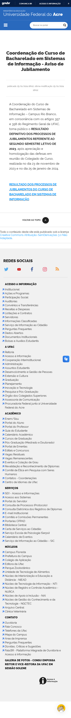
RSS (57, 269)
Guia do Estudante (16, 430)
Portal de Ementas (16, 446)
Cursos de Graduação (18, 438)
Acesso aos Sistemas (18, 497)
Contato (11, 617)
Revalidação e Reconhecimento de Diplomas (32, 466)
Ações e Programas (17, 293)
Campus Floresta (15, 552)
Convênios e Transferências (21, 305)
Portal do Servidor (16, 501)
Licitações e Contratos (18, 313)
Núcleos (11, 546)
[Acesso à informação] (49, 681)
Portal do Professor (17, 426)
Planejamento (13, 383)
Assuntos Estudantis (17, 368)
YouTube (19, 269)
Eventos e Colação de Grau (21, 462)
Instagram (45, 269)
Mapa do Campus (16, 634)
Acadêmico (13, 413)
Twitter (6, 269)
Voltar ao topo (31, 220)
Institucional (12, 289)
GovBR (6, 3)
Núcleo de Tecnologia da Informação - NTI (31, 583)
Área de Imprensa (16, 638)
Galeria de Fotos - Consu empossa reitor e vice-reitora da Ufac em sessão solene (30, 664)
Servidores (11, 317)
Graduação (12, 379)
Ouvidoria (11, 622)
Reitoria (9, 352)
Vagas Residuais (15, 454)
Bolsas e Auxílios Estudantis (22, 341)
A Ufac (9, 346)
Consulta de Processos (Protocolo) (26, 505)
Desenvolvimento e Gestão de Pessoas (28, 372)
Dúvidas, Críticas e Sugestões (23, 646)
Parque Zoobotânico (17, 568)
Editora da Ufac (14, 564)
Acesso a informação (20, 284)
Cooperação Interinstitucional (23, 360)
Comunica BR (25, 3)
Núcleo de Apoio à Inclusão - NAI (25, 595)
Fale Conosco (13, 626)
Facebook (32, 269)
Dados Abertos (14, 333)
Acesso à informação (50, 3)
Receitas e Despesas (17, 309)
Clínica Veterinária (15, 611)
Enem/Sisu (12, 418)
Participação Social (16, 297)
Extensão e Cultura (16, 375)
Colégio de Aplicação (18, 560)
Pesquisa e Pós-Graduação (21, 391)
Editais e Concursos (17, 450)
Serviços (11, 488)
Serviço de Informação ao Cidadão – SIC (29, 540)
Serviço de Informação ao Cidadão (26, 325)
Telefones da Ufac (16, 630)
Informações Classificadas (21, 321)
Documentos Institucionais (21, 337)
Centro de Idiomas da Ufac (21, 482)
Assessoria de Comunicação (22, 399)
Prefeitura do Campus (18, 556)
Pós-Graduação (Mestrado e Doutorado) (29, 442)
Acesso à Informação (18, 356)
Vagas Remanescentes (19, 458)
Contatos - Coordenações (21, 478)
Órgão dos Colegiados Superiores (26, 395)
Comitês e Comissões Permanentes (26, 517)
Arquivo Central (14, 607)
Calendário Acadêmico (19, 434)
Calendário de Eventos (19, 536)
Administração (14, 364)
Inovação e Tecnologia (19, 387)
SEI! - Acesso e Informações (22, 493)
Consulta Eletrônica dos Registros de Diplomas (33, 509)
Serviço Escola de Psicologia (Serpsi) (27, 533)
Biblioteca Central (15, 525)
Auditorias (11, 301)
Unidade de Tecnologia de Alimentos (27, 571)
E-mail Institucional (16, 513)
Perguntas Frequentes (18, 329)
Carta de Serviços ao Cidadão (23, 529)
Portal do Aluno (14, 422)
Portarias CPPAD (15, 521)
